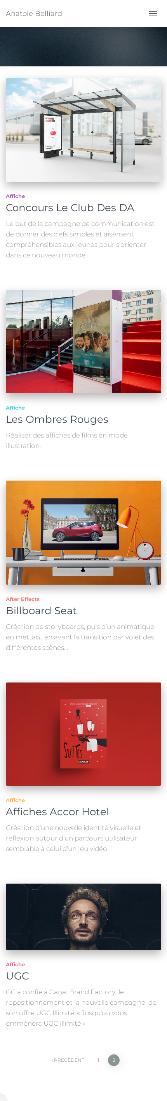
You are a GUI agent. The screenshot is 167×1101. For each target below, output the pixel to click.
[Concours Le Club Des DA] (83, 130)
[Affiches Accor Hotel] (83, 734)
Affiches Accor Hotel (57, 812)
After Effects (23, 599)
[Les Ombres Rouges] (83, 342)
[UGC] (83, 917)
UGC (17, 976)
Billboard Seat (41, 610)
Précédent (69, 1060)
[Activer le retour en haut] (152, 1085)
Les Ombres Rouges (57, 419)
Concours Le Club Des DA (70, 207)
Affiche (15, 196)
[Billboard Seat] (83, 532)
